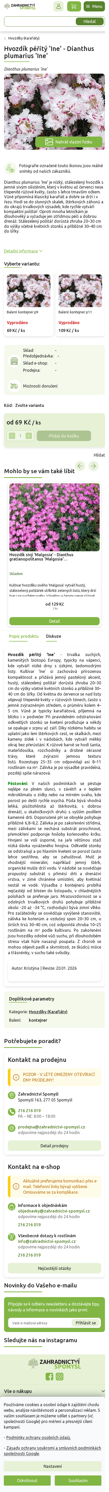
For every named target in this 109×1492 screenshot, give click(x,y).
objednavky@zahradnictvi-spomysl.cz (54, 1226)
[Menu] (90, 6)
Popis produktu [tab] (24, 629)
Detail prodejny (53, 1161)
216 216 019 (29, 1126)
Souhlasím (78, 1480)
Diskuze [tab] (53, 629)
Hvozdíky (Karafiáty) (48, 1027)
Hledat (86, 21)
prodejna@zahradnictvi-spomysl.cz (51, 1142)
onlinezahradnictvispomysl (47, 1392)
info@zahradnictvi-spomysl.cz (47, 1256)
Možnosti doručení (40, 381)
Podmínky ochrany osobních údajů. (38, 1437)
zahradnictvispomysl (58, 1392)
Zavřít (15, 451)
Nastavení (53, 1466)
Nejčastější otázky (52, 1283)
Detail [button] (52, 614)
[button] (52, 597)
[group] (53, 548)
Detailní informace (21, 248)
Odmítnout (27, 1480)
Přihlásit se (82, 1338)
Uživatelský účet (55, 6)
